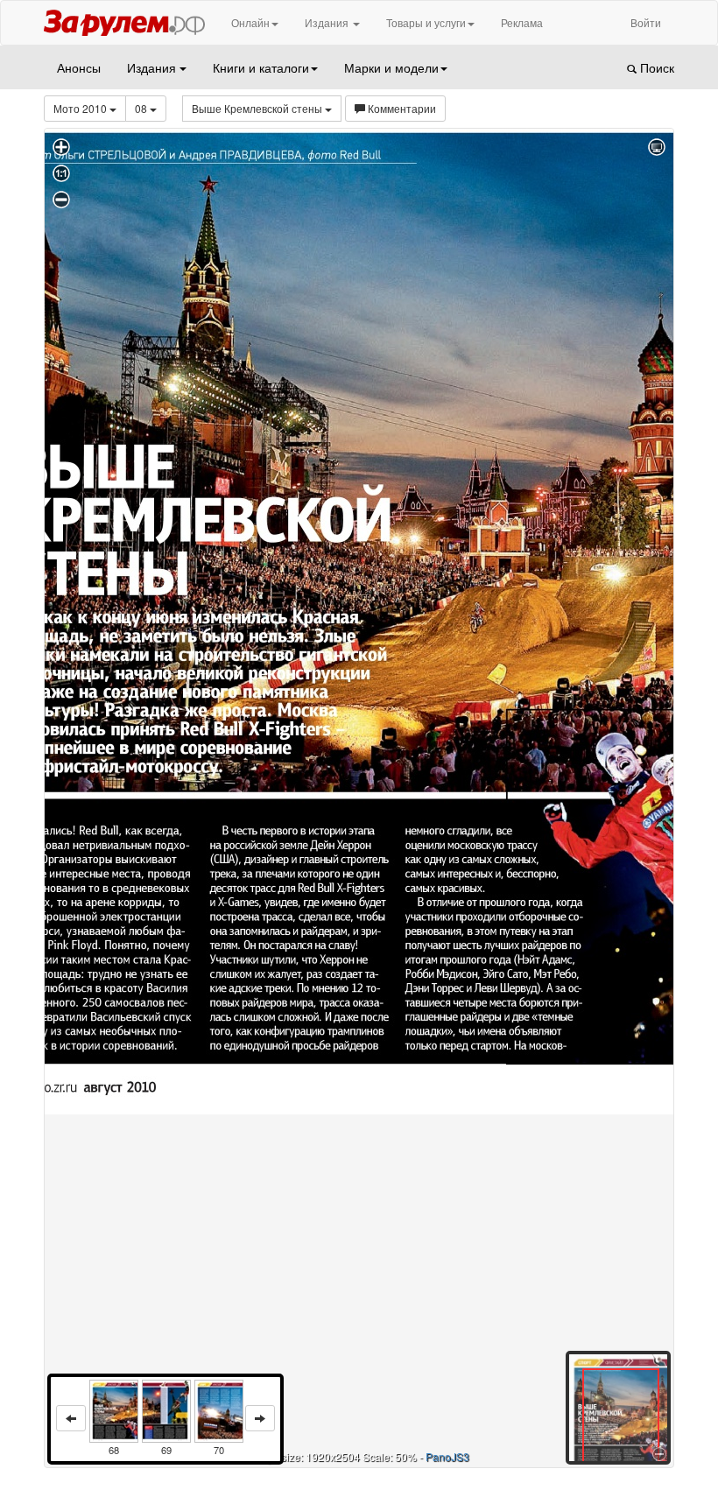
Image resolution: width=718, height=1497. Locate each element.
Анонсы (79, 67)
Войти (645, 22)
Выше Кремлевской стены (258, 108)
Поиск (655, 67)
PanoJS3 (447, 1456)
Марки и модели (391, 67)
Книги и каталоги (261, 67)
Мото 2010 (81, 108)
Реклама (522, 22)
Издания (328, 22)
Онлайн (250, 22)
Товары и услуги (426, 22)
